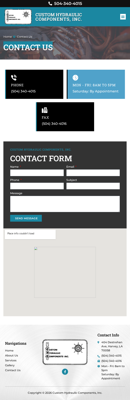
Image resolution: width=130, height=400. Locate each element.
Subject (71, 180)
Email (70, 166)
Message (16, 193)
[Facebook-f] (65, 372)
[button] (123, 16)
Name (14, 166)
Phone (17, 85)
